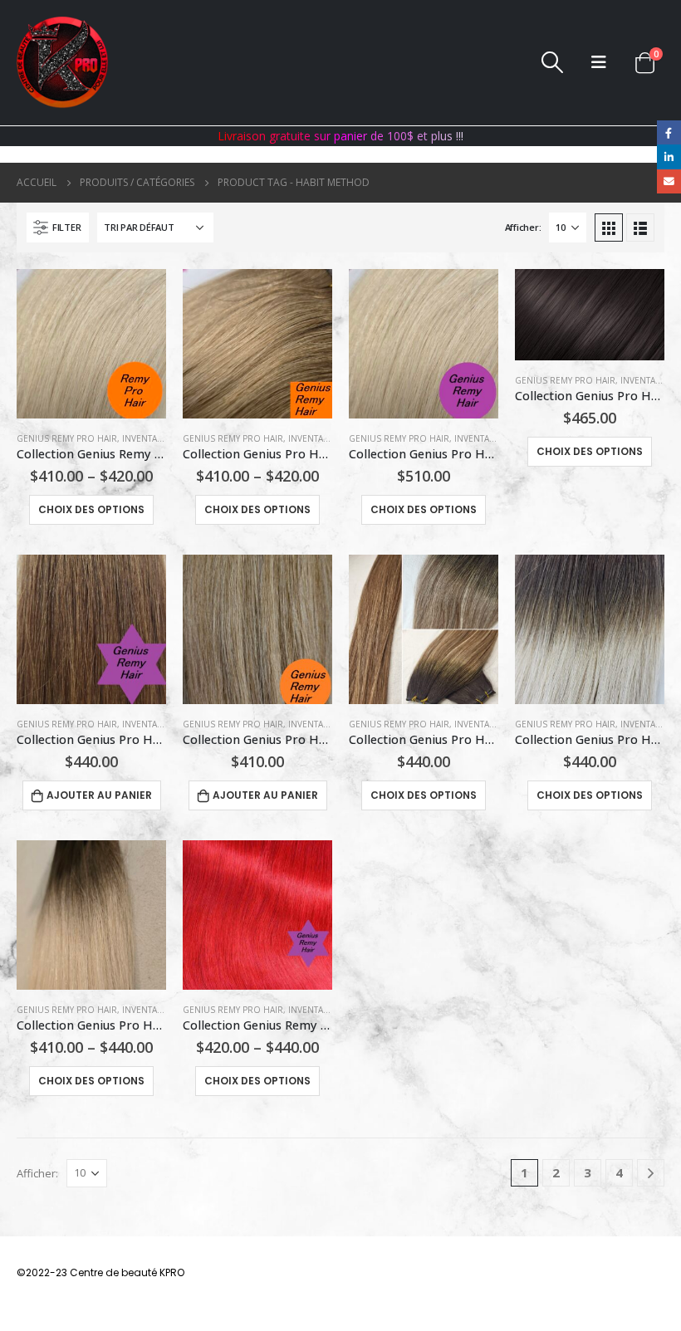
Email (669, 181)
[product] (91, 343)
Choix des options (91, 509)
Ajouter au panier (99, 795)
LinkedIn (669, 156)
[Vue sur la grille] (609, 227)
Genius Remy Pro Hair (67, 438)
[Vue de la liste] (640, 227)
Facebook (669, 132)
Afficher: (523, 227)
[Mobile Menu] (599, 62)
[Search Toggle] (553, 62)
